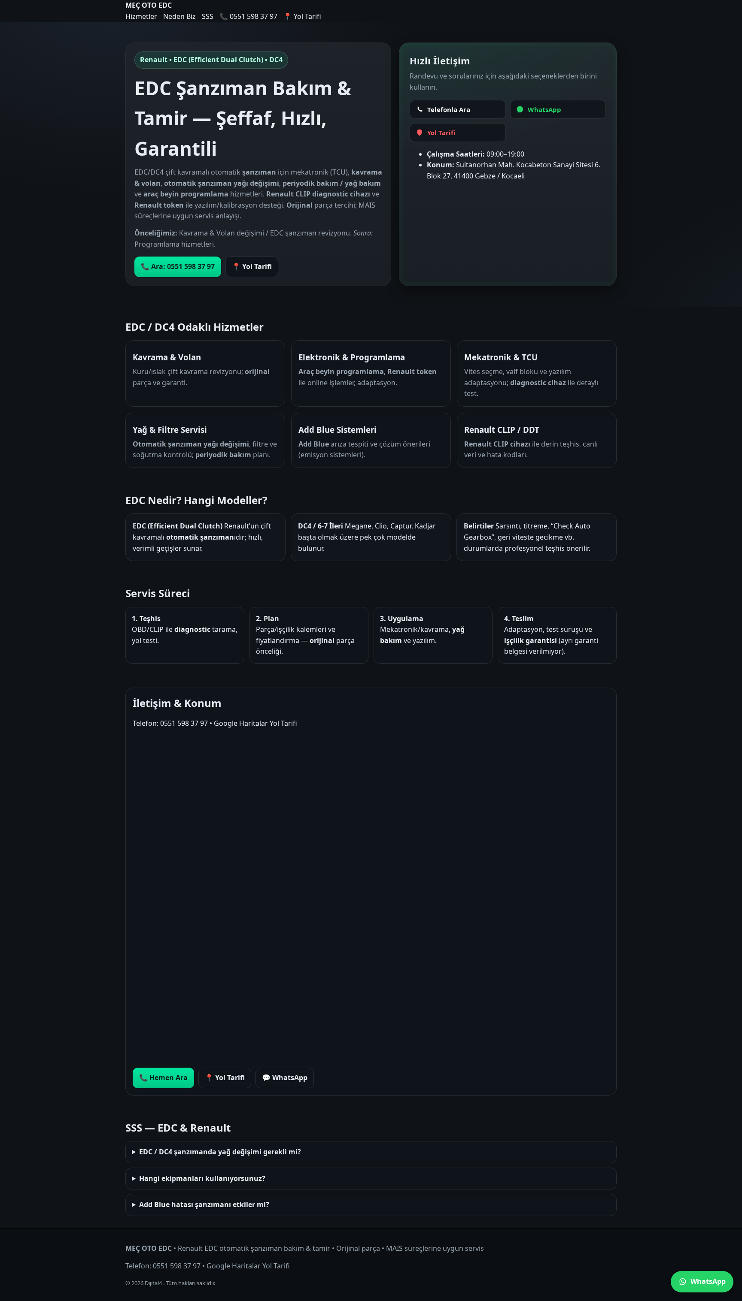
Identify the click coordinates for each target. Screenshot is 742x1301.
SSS (207, 16)
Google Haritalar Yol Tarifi (255, 723)
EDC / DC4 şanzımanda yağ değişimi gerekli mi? (220, 1151)
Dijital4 (154, 1283)
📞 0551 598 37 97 (248, 16)
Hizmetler (141, 16)
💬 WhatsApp (284, 1077)
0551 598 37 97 (184, 723)
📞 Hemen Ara (163, 1077)
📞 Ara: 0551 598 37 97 (178, 266)
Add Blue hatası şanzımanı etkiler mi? (204, 1204)
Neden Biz (179, 16)
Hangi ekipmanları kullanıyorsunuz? (202, 1178)
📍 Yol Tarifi (302, 16)
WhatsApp (708, 1281)
